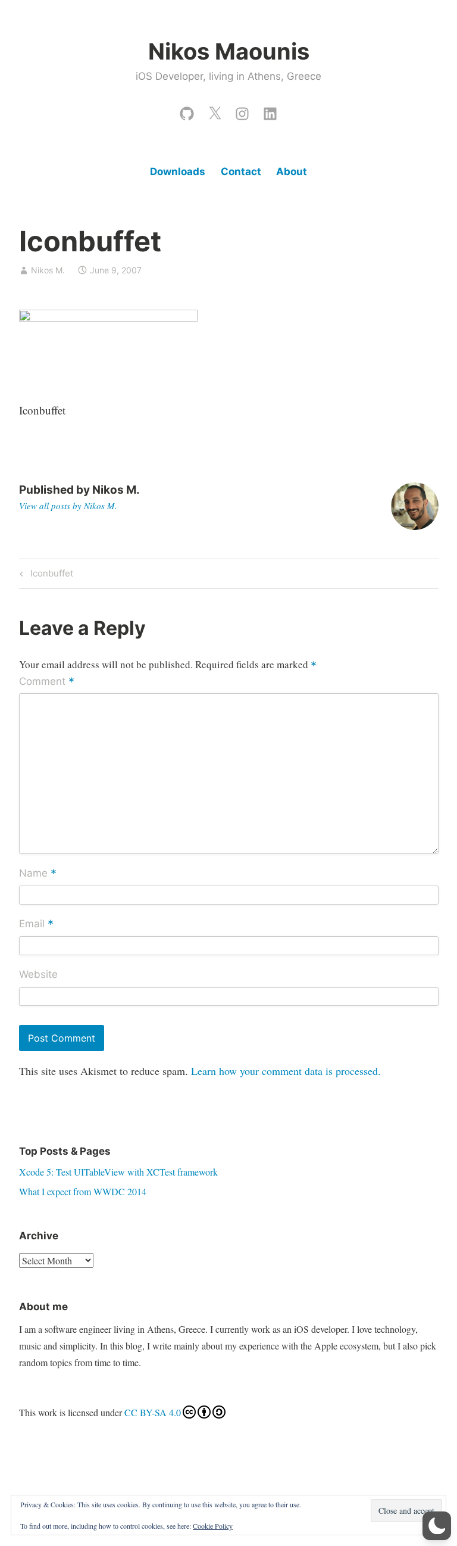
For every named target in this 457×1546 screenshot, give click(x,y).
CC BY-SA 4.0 (152, 1412)
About (291, 171)
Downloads (177, 171)
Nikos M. (48, 270)
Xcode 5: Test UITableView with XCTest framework (118, 1171)
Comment (46, 682)
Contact (241, 171)
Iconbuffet (50, 575)
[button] (436, 1525)
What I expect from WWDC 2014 (82, 1191)
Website (38, 974)
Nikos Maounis (228, 51)
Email (36, 924)
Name (38, 873)
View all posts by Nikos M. (68, 506)
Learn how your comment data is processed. (286, 1071)
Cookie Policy (213, 1526)
